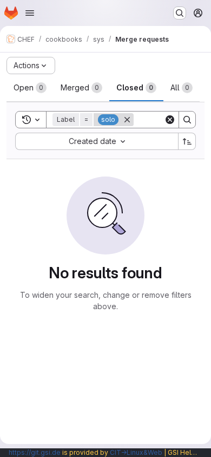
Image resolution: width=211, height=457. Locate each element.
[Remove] (127, 119)
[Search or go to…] (179, 12)
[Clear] (169, 119)
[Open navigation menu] (29, 13)
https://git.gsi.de (35, 452)
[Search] (187, 119)
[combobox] (96, 141)
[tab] (30, 87)
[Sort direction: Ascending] (187, 141)
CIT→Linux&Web (136, 452)
